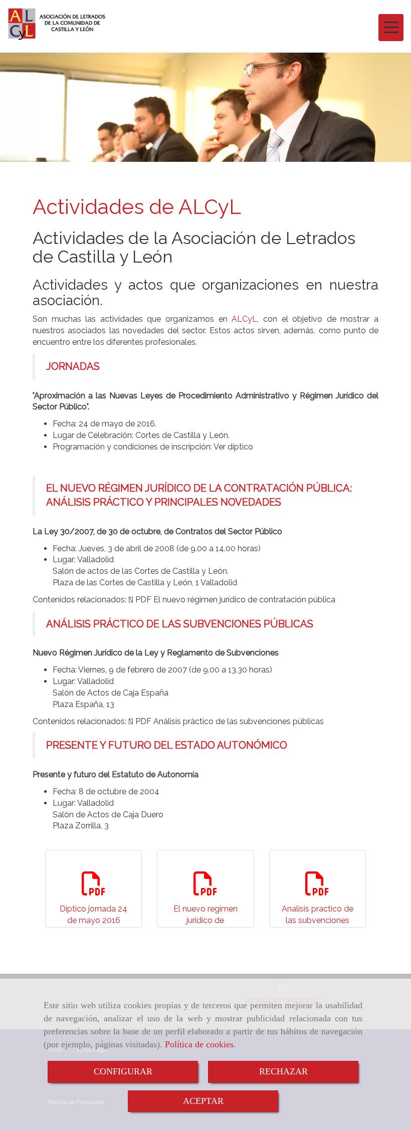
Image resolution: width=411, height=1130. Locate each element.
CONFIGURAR (123, 1071)
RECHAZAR (283, 1071)
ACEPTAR (203, 1101)
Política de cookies (199, 1044)
